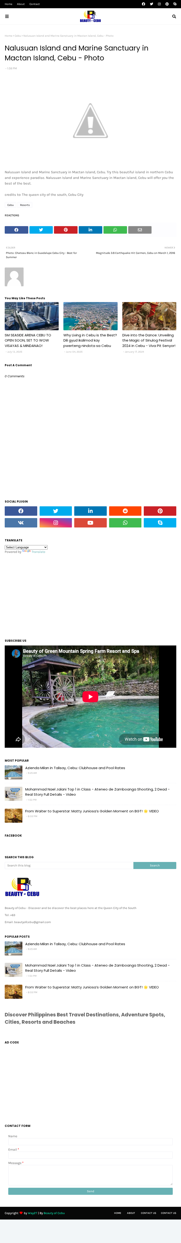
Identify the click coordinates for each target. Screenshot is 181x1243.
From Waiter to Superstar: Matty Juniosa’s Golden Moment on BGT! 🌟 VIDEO (92, 811)
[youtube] (90, 522)
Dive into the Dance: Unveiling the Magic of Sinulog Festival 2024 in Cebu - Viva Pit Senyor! (148, 340)
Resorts (25, 205)
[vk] (21, 522)
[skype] (174, 4)
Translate (38, 552)
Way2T (32, 1213)
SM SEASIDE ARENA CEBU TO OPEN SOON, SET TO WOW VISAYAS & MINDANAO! (28, 340)
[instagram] (159, 4)
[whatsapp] (125, 522)
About (21, 4)
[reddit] (125, 511)
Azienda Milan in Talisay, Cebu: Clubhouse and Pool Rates (75, 767)
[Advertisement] (90, 595)
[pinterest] (167, 4)
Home (8, 4)
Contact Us (148, 1213)
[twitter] (151, 4)
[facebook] (143, 4)
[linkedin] (90, 511)
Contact (34, 4)
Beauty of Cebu (54, 1213)
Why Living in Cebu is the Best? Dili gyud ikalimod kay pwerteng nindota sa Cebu (90, 340)
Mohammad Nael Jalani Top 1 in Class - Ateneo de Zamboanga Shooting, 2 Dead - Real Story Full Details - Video (97, 792)
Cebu (18, 35)
